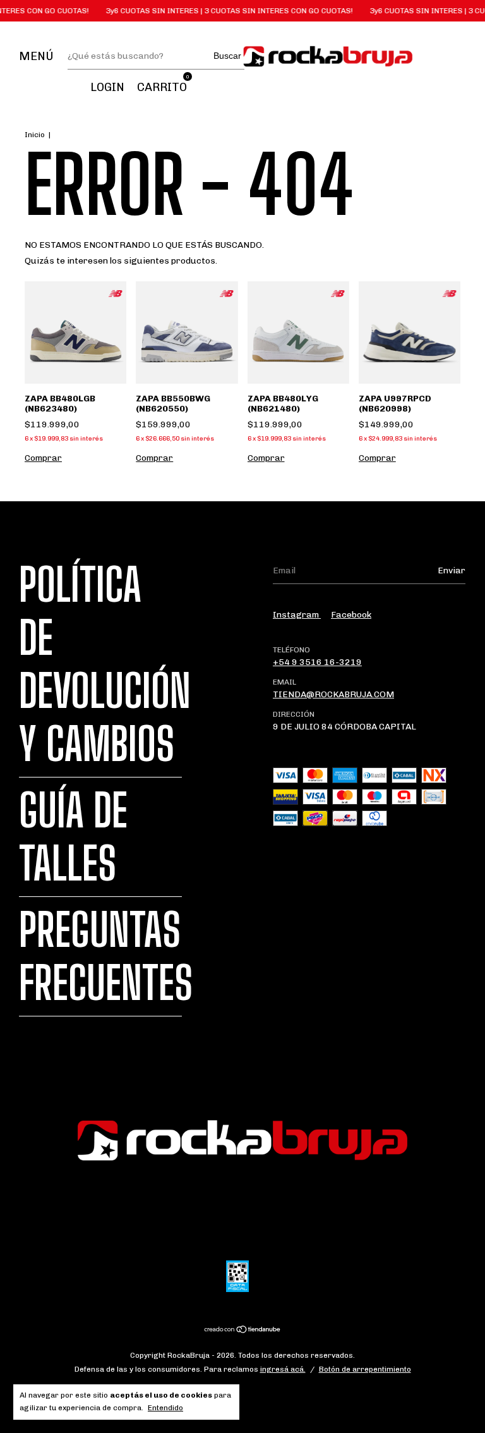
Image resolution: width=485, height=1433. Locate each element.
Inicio (35, 134)
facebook (351, 614)
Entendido (165, 1407)
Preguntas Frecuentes (106, 956)
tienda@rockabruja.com (333, 694)
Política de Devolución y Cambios (105, 664)
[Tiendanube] (242, 1331)
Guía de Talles (73, 837)
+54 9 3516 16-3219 (317, 662)
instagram (297, 614)
